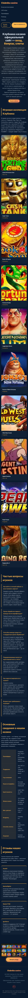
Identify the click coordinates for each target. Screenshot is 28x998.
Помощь (3, 16)
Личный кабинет (5, 25)
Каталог (3, 20)
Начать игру (14, 959)
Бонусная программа (7, 7)
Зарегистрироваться (19, 24)
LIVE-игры (4, 10)
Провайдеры (5, 13)
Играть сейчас (14, 101)
